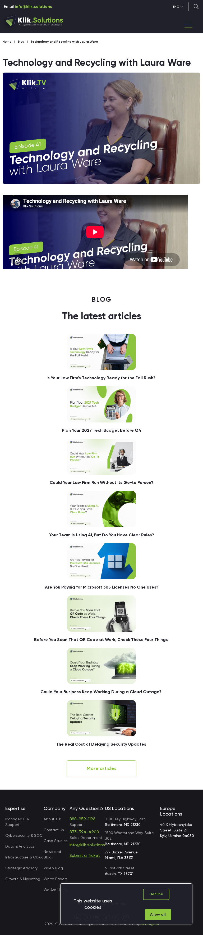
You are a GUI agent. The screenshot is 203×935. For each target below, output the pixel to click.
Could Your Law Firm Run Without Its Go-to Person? (101, 482)
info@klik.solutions (33, 6)
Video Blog (53, 868)
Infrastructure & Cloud (24, 857)
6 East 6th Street (120, 871)
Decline (156, 894)
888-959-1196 (82, 818)
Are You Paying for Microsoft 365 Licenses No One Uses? (101, 587)
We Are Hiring (55, 890)
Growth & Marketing (22, 879)
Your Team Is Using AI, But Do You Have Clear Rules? (101, 534)
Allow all (158, 914)
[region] (126, 903)
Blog (21, 41)
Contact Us (54, 830)
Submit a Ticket (85, 855)
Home (7, 41)
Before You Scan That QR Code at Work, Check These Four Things (101, 639)
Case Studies (56, 841)
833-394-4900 (84, 831)
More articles (102, 768)
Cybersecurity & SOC (24, 835)
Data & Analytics (20, 846)
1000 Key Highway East (125, 822)
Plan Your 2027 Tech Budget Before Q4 (101, 430)
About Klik (52, 819)
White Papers (55, 879)
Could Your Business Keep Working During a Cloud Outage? (101, 691)
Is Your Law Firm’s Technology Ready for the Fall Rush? (101, 377)
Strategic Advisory (21, 868)
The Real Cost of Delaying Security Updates (101, 744)
